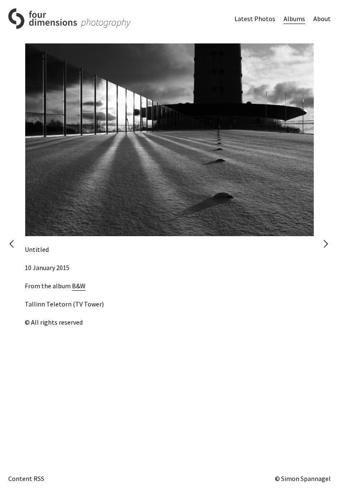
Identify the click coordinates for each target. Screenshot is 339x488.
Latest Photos (254, 18)
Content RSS (26, 478)
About (322, 18)
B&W (79, 286)
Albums (294, 18)
